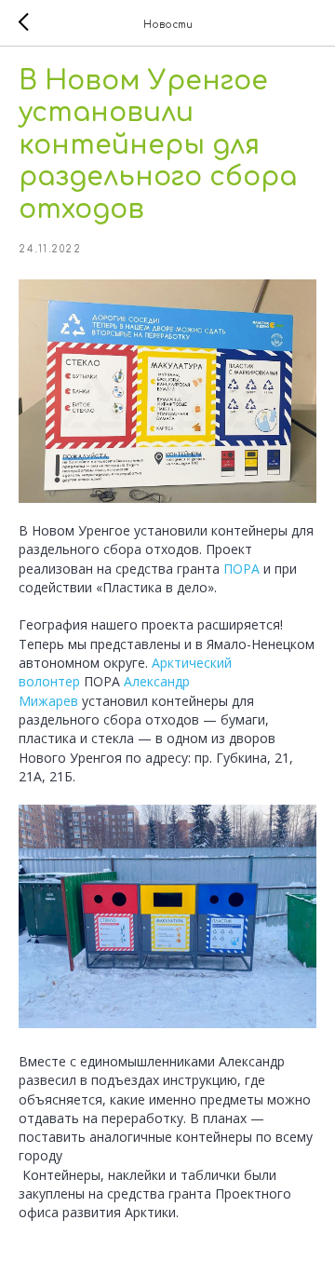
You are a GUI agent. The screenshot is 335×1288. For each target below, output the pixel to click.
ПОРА (241, 568)
